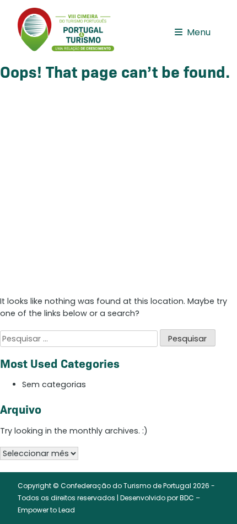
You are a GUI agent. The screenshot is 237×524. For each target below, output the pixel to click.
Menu (199, 32)
